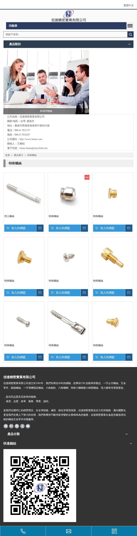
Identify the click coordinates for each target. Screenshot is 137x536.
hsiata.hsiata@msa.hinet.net (33, 148)
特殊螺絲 (54, 216)
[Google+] (11, 426)
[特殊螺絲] (68, 192)
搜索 (130, 34)
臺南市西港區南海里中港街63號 (32, 125)
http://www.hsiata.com (31, 139)
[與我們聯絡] (46, 82)
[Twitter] (22, 426)
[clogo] (68, 16)
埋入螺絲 (9, 216)
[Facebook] (6, 426)
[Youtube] (28, 426)
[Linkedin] (17, 426)
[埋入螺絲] (24, 192)
